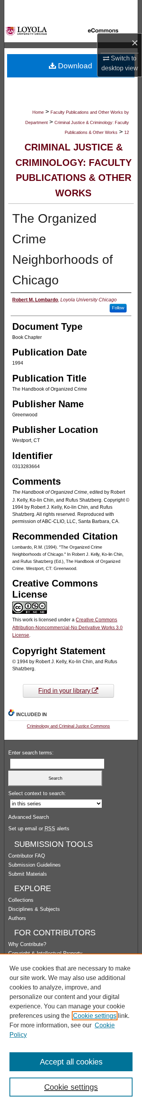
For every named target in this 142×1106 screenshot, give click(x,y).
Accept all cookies (71, 1061)
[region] (71, 1030)
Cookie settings (94, 1015)
